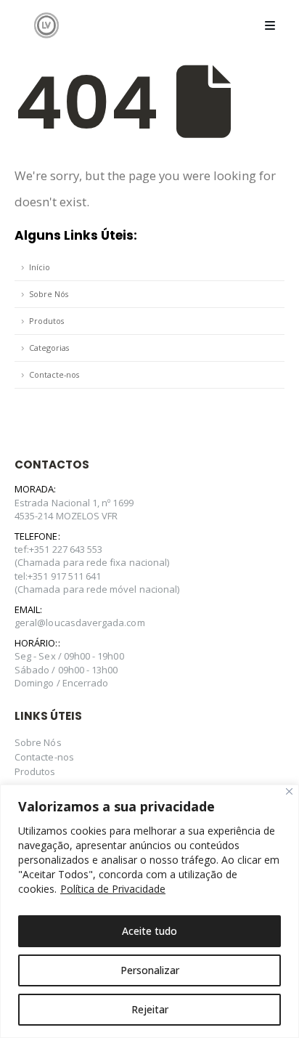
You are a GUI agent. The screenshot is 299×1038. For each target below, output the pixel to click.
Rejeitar (149, 1009)
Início (39, 266)
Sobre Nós (48, 293)
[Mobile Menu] (269, 25)
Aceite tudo (149, 931)
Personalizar (149, 970)
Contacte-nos (54, 374)
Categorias (49, 347)
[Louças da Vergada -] (46, 25)
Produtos (46, 320)
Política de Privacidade (112, 889)
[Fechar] (289, 791)
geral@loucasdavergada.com (80, 622)
